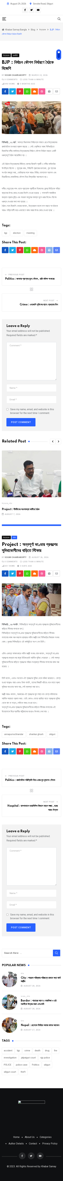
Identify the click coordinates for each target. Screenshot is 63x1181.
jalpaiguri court (28, 1057)
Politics (35, 1064)
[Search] (59, 18)
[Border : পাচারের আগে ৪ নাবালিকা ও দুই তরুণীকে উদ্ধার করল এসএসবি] (9, 1002)
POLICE (7, 1064)
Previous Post (16, 275)
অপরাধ (23, 996)
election (17, 233)
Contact (33, 1143)
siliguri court (10, 1071)
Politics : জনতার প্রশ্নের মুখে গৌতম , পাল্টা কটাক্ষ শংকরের (29, 278)
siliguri (52, 734)
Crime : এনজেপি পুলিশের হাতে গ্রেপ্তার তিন (39, 304)
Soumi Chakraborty (15, 75)
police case (21, 1064)
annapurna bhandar (13, 734)
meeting (30, 233)
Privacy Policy (49, 1143)
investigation (10, 1057)
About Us (30, 1137)
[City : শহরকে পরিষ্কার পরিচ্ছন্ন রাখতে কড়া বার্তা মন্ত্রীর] (9, 979)
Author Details (16, 1143)
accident (8, 1050)
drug (47, 1050)
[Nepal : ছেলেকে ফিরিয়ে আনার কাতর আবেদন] (9, 1025)
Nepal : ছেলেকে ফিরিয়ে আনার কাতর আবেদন (40, 1025)
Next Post (48, 300)
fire (55, 1050)
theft (23, 1071)
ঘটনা (10, 503)
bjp (5, 233)
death (37, 1050)
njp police (45, 1057)
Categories (46, 1137)
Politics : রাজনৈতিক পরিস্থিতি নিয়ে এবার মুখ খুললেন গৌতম (30, 780)
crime (27, 1050)
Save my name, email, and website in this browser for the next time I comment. (32, 411)
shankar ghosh (36, 734)
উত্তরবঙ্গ (5, 503)
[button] (52, 441)
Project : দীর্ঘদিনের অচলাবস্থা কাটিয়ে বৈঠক (20, 509)
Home (16, 1137)
